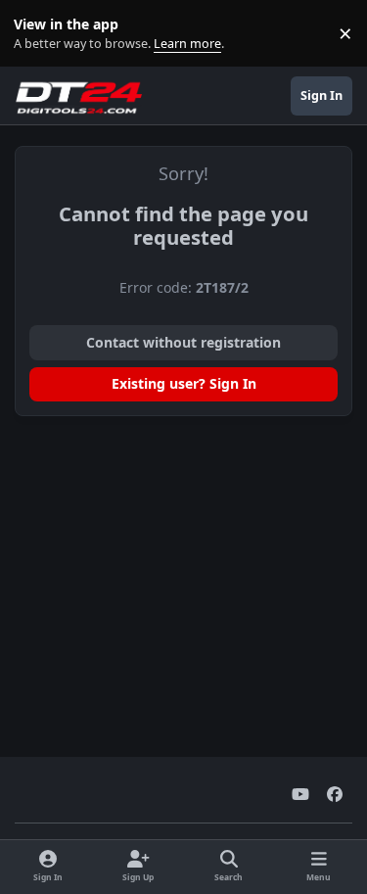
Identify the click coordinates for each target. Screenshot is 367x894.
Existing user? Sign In (184, 383)
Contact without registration (183, 342)
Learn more (37, 33)
